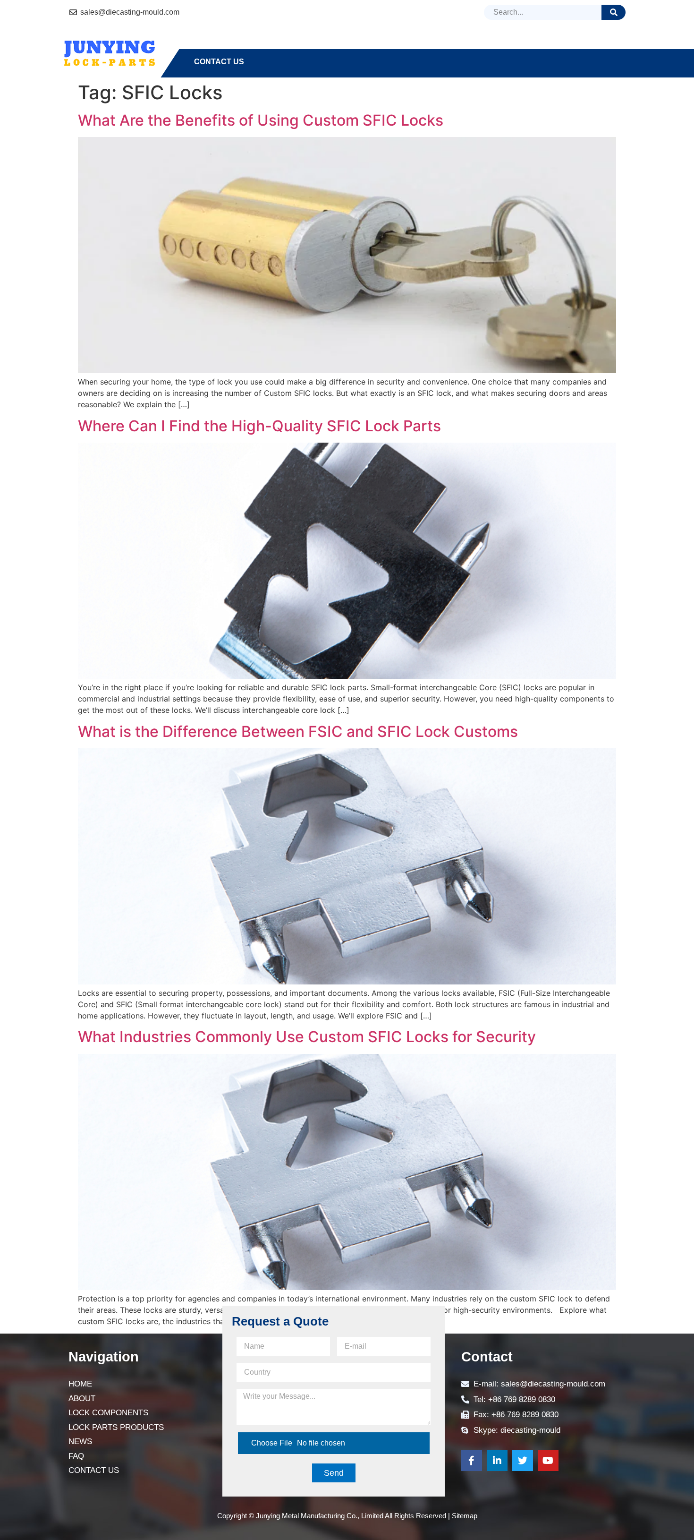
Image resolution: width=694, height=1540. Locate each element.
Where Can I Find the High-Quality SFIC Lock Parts (259, 426)
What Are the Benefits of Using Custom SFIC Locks (260, 120)
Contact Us (219, 62)
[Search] (613, 12)
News (509, 45)
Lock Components (321, 45)
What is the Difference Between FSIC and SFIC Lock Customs (298, 731)
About (249, 45)
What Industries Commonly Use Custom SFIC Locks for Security (307, 1036)
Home (205, 45)
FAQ (547, 45)
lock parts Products (426, 45)
